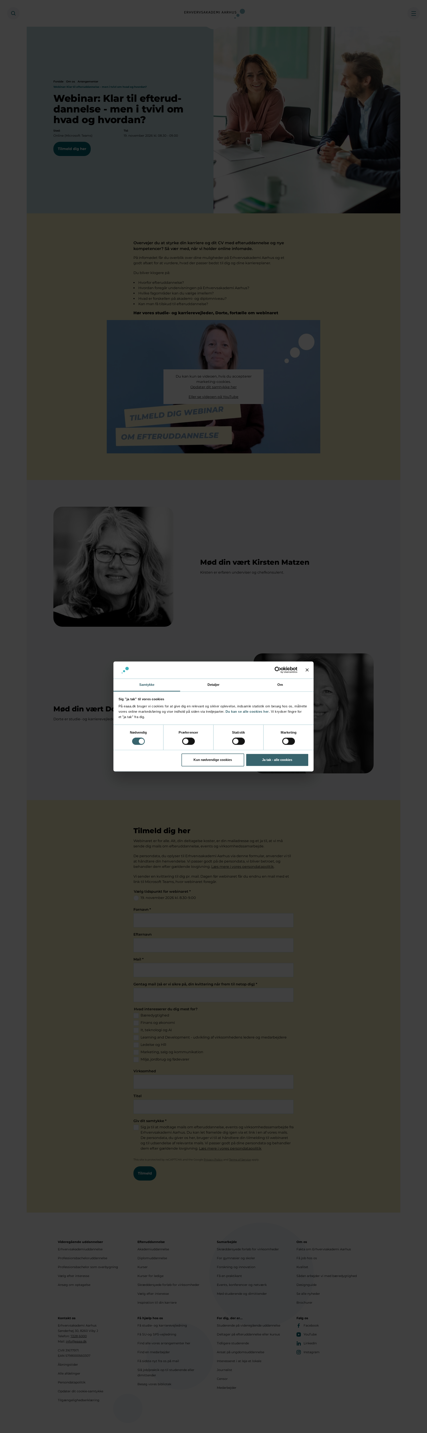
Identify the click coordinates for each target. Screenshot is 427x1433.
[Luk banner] (307, 670)
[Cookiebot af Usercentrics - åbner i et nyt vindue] (277, 670)
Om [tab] (280, 684)
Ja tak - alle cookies (277, 760)
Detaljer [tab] (213, 684)
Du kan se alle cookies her (247, 711)
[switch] (188, 741)
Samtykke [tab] (147, 684)
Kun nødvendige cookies (212, 760)
